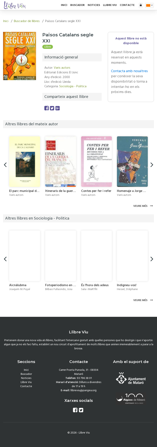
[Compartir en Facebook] (46, 108)
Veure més (140, 206)
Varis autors (62, 67)
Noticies (94, 5)
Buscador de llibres (27, 21)
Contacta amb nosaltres (129, 71)
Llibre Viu (110, 5)
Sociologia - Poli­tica (72, 86)
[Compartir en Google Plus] (57, 108)
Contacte (127, 5)
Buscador (77, 5)
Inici (64, 5)
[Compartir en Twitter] (52, 108)
